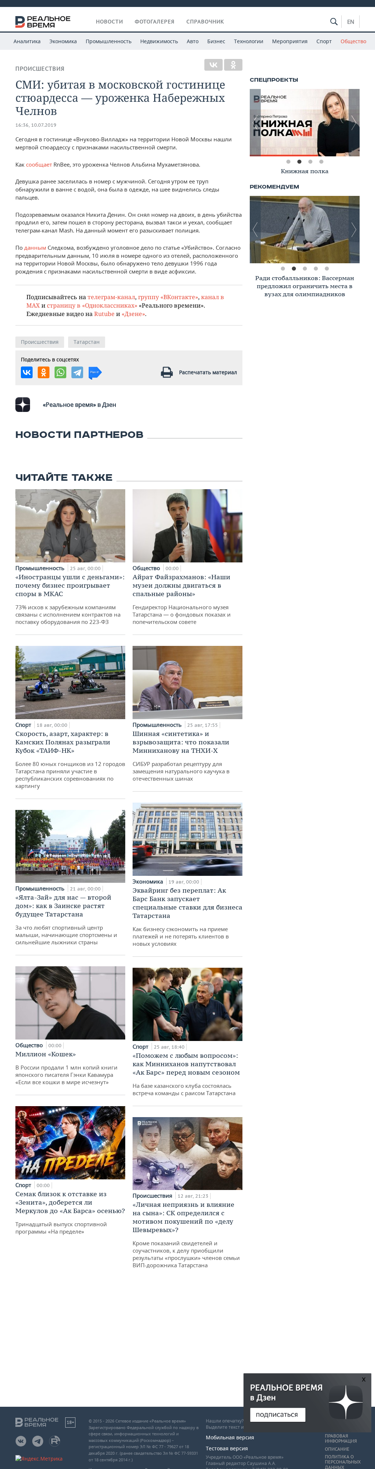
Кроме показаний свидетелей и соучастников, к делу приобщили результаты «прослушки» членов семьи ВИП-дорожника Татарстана (186, 1234)
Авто (192, 41)
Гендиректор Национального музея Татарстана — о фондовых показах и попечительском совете (182, 599)
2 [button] (299, 162)
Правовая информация (341, 1438)
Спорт (324, 41)
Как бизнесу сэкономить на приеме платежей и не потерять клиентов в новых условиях (187, 916)
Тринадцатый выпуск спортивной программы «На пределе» (70, 1212)
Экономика (63, 41)
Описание (337, 1449)
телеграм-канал (111, 297)
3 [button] (310, 162)
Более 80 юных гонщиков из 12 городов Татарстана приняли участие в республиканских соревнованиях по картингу (70, 759)
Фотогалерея (155, 21)
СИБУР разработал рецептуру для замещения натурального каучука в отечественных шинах (181, 755)
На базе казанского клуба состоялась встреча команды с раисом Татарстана (186, 1074)
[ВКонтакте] (213, 65)
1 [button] (288, 162)
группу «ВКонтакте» (168, 297)
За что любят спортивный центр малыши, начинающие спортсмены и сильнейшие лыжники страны (66, 919)
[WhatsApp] (60, 372)
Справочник (205, 21)
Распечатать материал (208, 372)
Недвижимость (159, 41)
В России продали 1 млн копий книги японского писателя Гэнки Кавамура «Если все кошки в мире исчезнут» (66, 1068)
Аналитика (27, 41)
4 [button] (321, 162)
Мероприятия (290, 41)
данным (35, 247)
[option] (305, 172)
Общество (353, 41)
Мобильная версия (230, 1437)
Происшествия (39, 68)
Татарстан (87, 341)
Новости (109, 21)
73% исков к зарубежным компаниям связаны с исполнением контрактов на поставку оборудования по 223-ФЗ (70, 599)
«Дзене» (133, 313)
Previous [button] (255, 122)
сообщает (39, 164)
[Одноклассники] (233, 65)
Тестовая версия (227, 1448)
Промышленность (108, 41)
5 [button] (326, 268)
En (350, 21)
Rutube (104, 313)
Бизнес (216, 41)
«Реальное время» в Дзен (79, 405)
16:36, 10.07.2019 (35, 125)
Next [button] (354, 122)
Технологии (248, 41)
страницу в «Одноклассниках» (92, 305)
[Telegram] (77, 372)
